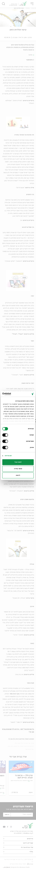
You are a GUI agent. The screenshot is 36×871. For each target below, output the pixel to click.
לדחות (18, 475)
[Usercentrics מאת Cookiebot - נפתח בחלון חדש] (10, 394)
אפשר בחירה (18, 468)
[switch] (5, 435)
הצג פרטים (8, 455)
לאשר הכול (18, 462)
